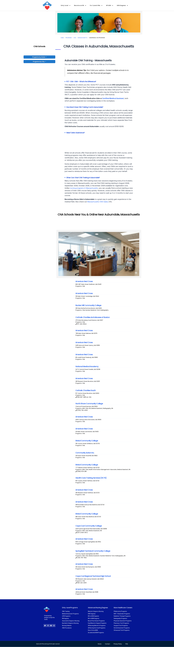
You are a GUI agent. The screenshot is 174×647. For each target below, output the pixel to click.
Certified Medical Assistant (113, 98)
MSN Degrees (121, 5)
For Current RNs (95, 5)
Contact (107, 644)
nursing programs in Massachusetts (84, 188)
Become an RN (79, 5)
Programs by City (38, 61)
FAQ (126, 644)
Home (62, 37)
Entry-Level (64, 5)
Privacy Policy (118, 644)
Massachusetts (82, 37)
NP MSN (108, 5)
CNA (75, 37)
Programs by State (38, 57)
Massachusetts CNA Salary (97, 202)
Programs (69, 37)
